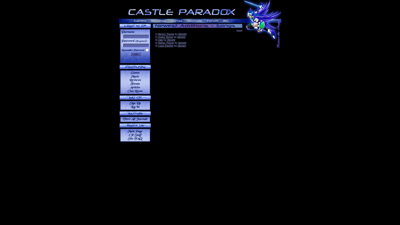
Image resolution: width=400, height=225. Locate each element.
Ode (160, 40)
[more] (239, 30)
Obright (182, 34)
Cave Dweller (166, 45)
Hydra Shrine (165, 37)
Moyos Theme (166, 34)
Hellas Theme (166, 42)
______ (142, 41)
